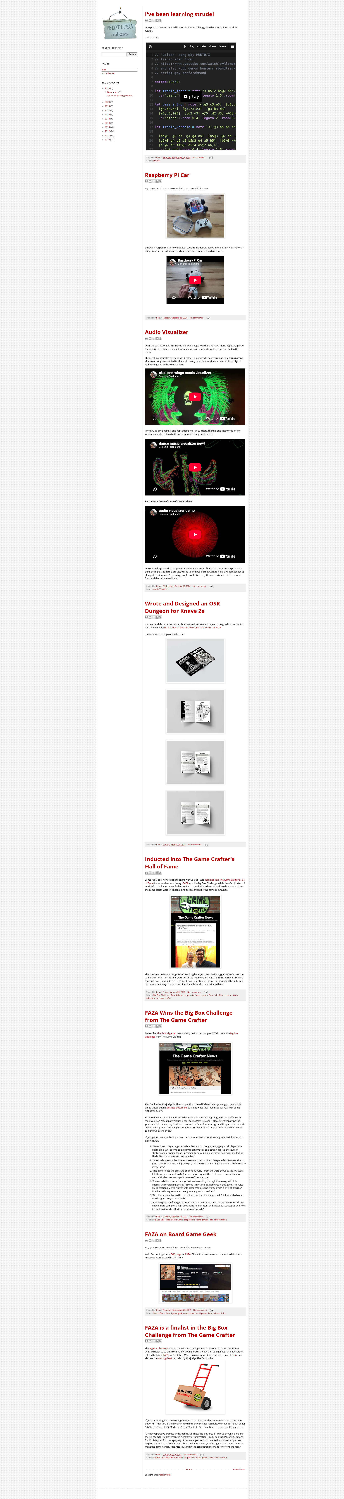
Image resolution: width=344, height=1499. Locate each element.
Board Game (177, 995)
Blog (104, 69)
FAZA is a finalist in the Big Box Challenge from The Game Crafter (190, 1331)
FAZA (185, 883)
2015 (107, 118)
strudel (156, 160)
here (235, 1355)
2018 (107, 106)
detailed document (177, 1107)
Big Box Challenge (161, 995)
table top (150, 998)
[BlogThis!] (150, 20)
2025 (107, 88)
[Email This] (146, 20)
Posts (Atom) (164, 1474)
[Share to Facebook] (157, 20)
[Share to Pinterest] (160, 20)
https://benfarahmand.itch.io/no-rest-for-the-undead (192, 627)
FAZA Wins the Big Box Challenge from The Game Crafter (189, 1016)
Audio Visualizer (166, 332)
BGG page (176, 1254)
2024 (107, 102)
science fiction (232, 995)
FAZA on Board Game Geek (181, 1234)
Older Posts (239, 1469)
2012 (107, 131)
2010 (107, 139)
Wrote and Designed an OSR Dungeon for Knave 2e (182, 607)
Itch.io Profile (108, 73)
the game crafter (163, 998)
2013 (107, 127)
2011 (107, 135)
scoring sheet (165, 1358)
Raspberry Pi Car (167, 175)
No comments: (200, 157)
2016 (107, 114)
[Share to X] (153, 20)
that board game (166, 1033)
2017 (107, 110)
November (112, 92)
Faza (211, 995)
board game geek (174, 1313)
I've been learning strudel (179, 14)
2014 (107, 122)
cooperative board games (196, 995)
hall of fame (219, 995)
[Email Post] (211, 157)
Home (189, 1469)
